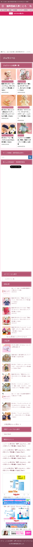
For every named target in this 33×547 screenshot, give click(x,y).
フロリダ (12, 506)
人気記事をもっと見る (11, 424)
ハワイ (24, 506)
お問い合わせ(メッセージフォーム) (23, 540)
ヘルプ (30, 10)
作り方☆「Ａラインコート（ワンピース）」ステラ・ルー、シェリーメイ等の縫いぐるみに (24, 114)
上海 (8, 506)
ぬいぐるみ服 (4, 10)
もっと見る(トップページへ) (16, 336)
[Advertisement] (16, 33)
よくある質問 (9, 540)
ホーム (2, 540)
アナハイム (18, 506)
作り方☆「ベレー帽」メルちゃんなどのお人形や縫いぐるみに (8, 140)
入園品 (9, 10)
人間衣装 (25, 10)
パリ (28, 506)
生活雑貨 (15, 10)
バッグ (20, 10)
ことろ (4, 450)
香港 (5, 506)
